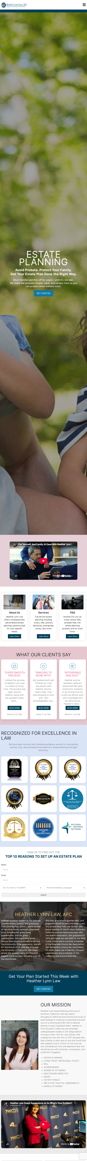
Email (3, 875)
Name (3, 865)
